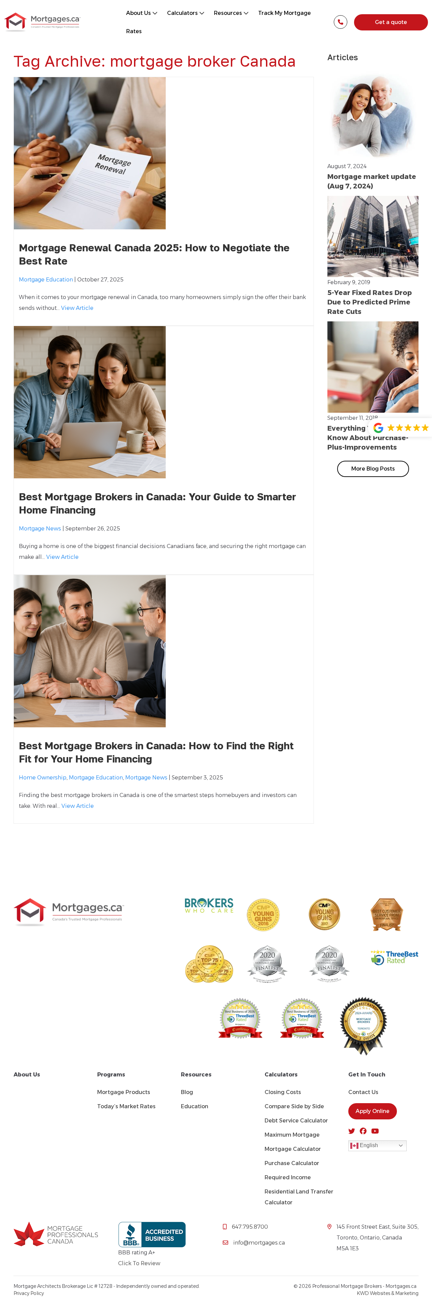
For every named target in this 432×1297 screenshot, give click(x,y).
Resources (228, 13)
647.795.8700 (250, 1227)
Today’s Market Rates (126, 1106)
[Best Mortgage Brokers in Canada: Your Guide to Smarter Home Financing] (90, 473)
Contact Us (363, 1092)
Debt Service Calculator (296, 1120)
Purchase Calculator (292, 1163)
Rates (134, 31)
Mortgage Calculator (293, 1149)
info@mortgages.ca (259, 1242)
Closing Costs (283, 1092)
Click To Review (139, 1263)
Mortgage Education (46, 279)
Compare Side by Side (294, 1106)
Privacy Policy (29, 1293)
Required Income (288, 1177)
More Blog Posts (373, 468)
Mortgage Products (123, 1092)
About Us (139, 13)
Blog (187, 1092)
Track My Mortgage (284, 13)
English (368, 1145)
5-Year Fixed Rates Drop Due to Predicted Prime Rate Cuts (369, 302)
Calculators (183, 13)
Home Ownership (42, 777)
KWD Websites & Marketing (387, 1293)
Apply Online (372, 1111)
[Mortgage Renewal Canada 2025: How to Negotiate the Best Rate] (90, 224)
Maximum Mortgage (292, 1135)
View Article (77, 308)
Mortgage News (40, 528)
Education (194, 1106)
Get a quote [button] (391, 22)
